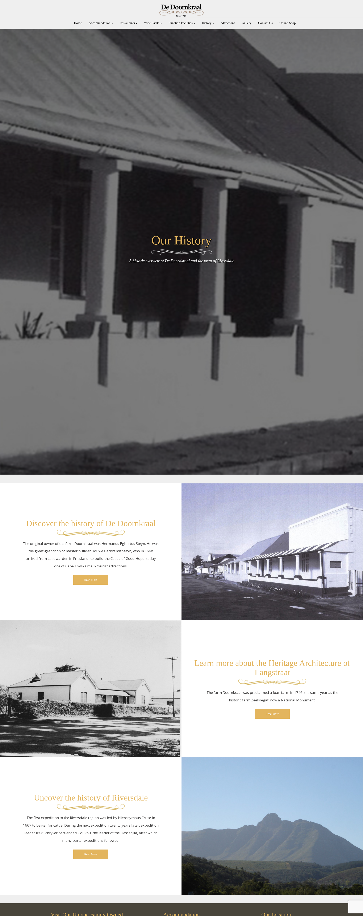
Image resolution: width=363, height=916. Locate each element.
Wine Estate (151, 23)
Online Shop (287, 23)
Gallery (246, 23)
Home (78, 23)
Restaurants (127, 23)
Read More (90, 579)
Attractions (228, 23)
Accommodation (99, 23)
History (207, 23)
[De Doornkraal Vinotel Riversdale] (181, 10)
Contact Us (265, 23)
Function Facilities (181, 23)
